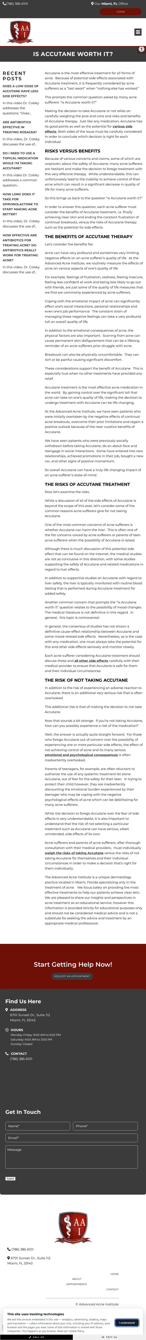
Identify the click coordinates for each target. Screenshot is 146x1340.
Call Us (38, 1337)
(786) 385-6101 (17, 4)
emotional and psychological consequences (81, 755)
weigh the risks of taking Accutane (74, 853)
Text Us (111, 1337)
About (76, 1279)
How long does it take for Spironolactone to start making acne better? (20, 204)
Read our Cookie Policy (70, 1331)
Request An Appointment (72, 976)
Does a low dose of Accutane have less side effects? (21, 91)
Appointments (76, 1284)
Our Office (111, 4)
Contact (112, 1289)
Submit (10, 1178)
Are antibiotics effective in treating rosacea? (20, 127)
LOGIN (121, 11)
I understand (127, 1322)
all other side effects (91, 661)
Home (115, 1274)
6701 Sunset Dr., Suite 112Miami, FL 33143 (30, 1017)
